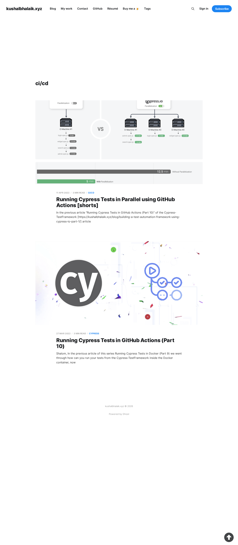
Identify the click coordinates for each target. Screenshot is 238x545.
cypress (94, 333)
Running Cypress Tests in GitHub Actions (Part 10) (115, 343)
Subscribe (222, 8)
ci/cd (91, 192)
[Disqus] (119, 501)
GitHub (97, 8)
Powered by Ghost (119, 414)
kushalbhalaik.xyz (24, 9)
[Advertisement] (119, 43)
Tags (147, 8)
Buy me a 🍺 (131, 8)
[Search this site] (192, 8)
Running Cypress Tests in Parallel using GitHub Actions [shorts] (115, 202)
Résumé (112, 8)
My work (66, 8)
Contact (82, 8)
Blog (53, 8)
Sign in (203, 8)
